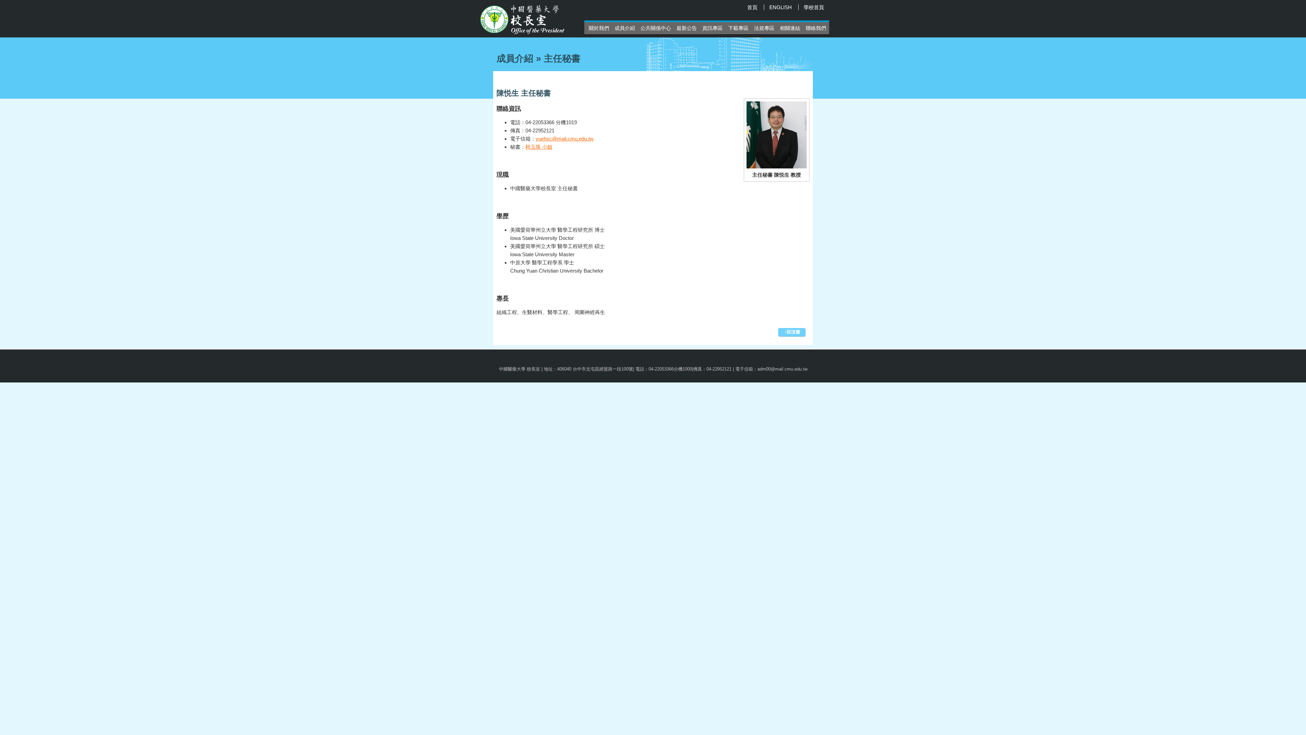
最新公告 (686, 28)
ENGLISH (780, 7)
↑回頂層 (792, 331)
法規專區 (764, 28)
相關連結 (790, 28)
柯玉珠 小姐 (538, 147)
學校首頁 (814, 7)
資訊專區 (712, 28)
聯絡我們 (816, 28)
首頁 (752, 7)
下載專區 (738, 28)
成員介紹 (625, 28)
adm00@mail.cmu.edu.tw (782, 369)
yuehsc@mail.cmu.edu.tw (564, 139)
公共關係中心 (655, 28)
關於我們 (599, 28)
